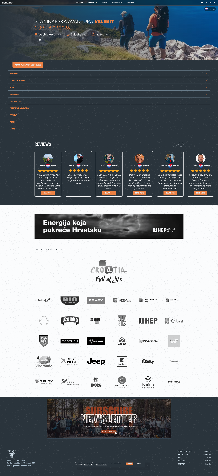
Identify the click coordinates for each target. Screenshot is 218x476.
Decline (139, 464)
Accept (129, 464)
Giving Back (130, 3)
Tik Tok (208, 457)
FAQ (179, 457)
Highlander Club (117, 3)
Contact (181, 464)
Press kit (181, 461)
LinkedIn (208, 464)
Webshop (104, 3)
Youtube (208, 461)
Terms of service (101, 465)
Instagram (207, 454)
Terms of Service (185, 451)
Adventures (79, 3)
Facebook (207, 451)
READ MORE (48, 193)
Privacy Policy (184, 454)
